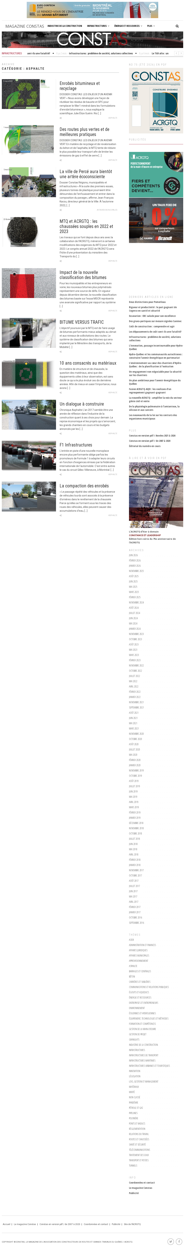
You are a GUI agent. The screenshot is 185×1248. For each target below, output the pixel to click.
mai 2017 (133, 896)
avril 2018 (133, 854)
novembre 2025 (136, 571)
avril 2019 (133, 802)
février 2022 (135, 691)
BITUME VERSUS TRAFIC (82, 322)
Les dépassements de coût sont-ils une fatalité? (155, 331)
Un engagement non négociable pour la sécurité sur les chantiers (155, 373)
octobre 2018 (135, 833)
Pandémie (133, 1102)
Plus (149, 26)
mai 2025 (133, 586)
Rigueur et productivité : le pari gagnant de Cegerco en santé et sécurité (153, 308)
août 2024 (134, 607)
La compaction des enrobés (84, 485)
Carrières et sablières (139, 981)
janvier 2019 (135, 817)
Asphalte (112, 118)
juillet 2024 (134, 613)
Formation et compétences (142, 1023)
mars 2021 (134, 728)
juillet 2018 (134, 838)
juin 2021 (133, 718)
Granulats (134, 1039)
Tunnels (133, 1165)
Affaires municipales (107, 210)
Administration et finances (142, 945)
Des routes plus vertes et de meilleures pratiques (84, 132)
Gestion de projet (137, 1034)
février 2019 (135, 812)
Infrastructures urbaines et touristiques (149, 1065)
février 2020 (135, 760)
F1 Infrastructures (76, 445)
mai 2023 (133, 649)
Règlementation (137, 1128)
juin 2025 (133, 581)
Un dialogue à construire (82, 404)
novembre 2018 (136, 828)
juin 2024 (133, 618)
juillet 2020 (134, 749)
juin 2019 (133, 791)
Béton (132, 976)
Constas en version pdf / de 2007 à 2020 (149, 440)
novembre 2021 (136, 702)
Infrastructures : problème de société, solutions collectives (155, 338)
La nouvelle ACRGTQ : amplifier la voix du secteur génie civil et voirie (155, 399)
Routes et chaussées (139, 1139)
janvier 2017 (135, 912)
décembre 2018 (136, 823)
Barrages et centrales (140, 971)
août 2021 (134, 712)
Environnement (137, 1008)
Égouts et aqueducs (139, 992)
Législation (134, 1076)
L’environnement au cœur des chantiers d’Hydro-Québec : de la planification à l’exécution (155, 364)
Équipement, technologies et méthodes (148, 1018)
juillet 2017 (134, 886)
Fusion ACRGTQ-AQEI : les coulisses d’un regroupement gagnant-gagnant (150, 390)
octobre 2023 (135, 639)
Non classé (134, 1097)
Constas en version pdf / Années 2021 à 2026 (152, 435)
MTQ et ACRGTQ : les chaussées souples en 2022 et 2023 (86, 226)
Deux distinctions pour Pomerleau (147, 302)
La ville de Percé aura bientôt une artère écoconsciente (86, 174)
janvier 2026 (135, 565)
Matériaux (134, 1086)
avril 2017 (133, 901)
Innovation (134, 1071)
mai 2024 (133, 623)
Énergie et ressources (127, 26)
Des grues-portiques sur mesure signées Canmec (155, 321)
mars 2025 (134, 592)
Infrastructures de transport (143, 1055)
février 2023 (135, 660)
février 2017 (135, 907)
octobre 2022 (135, 670)
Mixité (132, 1092)
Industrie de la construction (65, 26)
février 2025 (135, 597)
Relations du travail (139, 1134)
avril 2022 (133, 686)
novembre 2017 (136, 870)
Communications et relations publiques (149, 987)
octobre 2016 (135, 917)
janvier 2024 (135, 628)
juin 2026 (133, 555)
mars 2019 (134, 807)
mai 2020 (133, 754)
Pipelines (133, 1113)
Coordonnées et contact (142, 1182)
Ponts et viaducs (137, 1123)
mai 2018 (133, 849)
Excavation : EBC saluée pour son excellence (152, 316)
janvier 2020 (135, 765)
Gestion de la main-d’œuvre (142, 1029)
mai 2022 (133, 681)
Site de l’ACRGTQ (132, 1224)
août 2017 (134, 880)
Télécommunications (139, 1149)
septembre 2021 (136, 707)
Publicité (134, 1193)
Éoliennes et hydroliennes (142, 1013)
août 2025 (134, 576)
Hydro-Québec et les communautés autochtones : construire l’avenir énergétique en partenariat (156, 356)
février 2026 (135, 560)
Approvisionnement (138, 960)
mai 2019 (133, 796)
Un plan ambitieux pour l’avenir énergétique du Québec (155, 382)
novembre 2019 (136, 770)
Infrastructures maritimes (142, 1060)
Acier (131, 939)
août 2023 (134, 644)
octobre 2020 (135, 739)
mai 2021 (133, 723)
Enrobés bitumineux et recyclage (80, 86)
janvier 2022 (135, 697)
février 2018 (135, 859)
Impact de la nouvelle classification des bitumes (83, 275)
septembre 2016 (136, 922)
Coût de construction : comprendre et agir (152, 326)
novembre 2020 (136, 733)
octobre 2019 (135, 775)
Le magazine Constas (140, 1188)
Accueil (6, 1224)
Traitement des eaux (139, 1155)
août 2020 (134, 744)
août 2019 (134, 781)
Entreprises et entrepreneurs (143, 1002)
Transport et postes (139, 1160)
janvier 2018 (135, 865)
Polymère (133, 1118)
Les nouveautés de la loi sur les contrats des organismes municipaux (153, 416)
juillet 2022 (134, 676)
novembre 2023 (136, 634)
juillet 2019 (134, 786)
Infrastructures (97, 26)
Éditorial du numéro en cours (144, 446)
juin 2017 (133, 891)
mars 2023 (134, 655)
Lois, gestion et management (143, 1081)
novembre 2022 (136, 665)
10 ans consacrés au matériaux (88, 363)
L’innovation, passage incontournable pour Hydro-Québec (156, 347)
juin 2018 (133, 844)
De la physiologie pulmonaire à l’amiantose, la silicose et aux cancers (154, 408)
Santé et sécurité (137, 1144)
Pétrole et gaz (136, 1107)
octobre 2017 (135, 875)
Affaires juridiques (138, 950)
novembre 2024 (136, 602)
